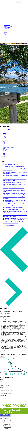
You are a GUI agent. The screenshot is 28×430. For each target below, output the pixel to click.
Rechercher (18, 2)
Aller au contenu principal (5, 414)
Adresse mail (5, 316)
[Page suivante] (14, 305)
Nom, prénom (5, 313)
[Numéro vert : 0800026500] (14, 413)
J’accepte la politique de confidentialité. (11, 321)
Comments (2, 351)
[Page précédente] (14, 272)
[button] (5, 415)
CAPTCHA (2, 350)
